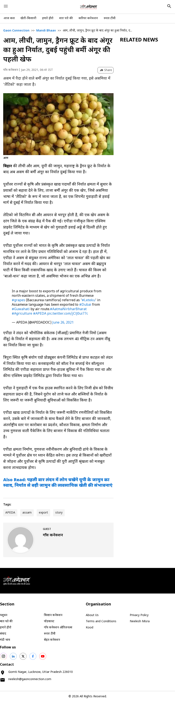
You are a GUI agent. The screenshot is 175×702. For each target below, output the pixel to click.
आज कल (9, 18)
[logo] (88, 7)
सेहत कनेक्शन (52, 640)
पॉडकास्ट (49, 621)
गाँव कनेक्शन (10, 70)
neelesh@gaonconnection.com (29, 679)
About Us (92, 615)
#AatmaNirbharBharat (68, 309)
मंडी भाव (5, 640)
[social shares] (3, 656)
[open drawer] (5, 6)
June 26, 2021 (63, 323)
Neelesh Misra (140, 621)
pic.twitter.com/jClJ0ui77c (67, 314)
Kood (89, 628)
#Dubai (85, 305)
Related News (139, 40)
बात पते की (66, 18)
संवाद (3, 634)
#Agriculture (22, 314)
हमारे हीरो (47, 18)
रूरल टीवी (109, 18)
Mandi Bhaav (46, 31)
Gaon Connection (16, 31)
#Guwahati (21, 309)
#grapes (18, 300)
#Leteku (88, 300)
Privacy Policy (139, 615)
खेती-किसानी (28, 18)
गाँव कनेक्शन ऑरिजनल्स (58, 628)
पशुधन (3, 615)
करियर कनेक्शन (88, 18)
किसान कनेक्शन (53, 615)
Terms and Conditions (101, 621)
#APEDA (39, 314)
